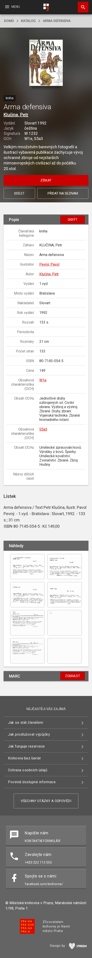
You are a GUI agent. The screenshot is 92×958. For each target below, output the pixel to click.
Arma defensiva (57, 21)
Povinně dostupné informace (32, 782)
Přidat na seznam (63, 193)
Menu (12, 6)
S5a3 (43, 429)
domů (9, 21)
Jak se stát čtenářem (25, 722)
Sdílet (19, 193)
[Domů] (46, 7)
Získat (46, 180)
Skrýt (72, 219)
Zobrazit (72, 676)
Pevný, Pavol (49, 264)
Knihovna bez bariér (24, 758)
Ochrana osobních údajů (27, 770)
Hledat (81, 7)
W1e (42, 380)
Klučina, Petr (16, 114)
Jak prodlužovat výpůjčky (29, 734)
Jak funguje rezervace (26, 746)
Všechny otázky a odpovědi (46, 801)
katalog (28, 21)
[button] (46, 63)
